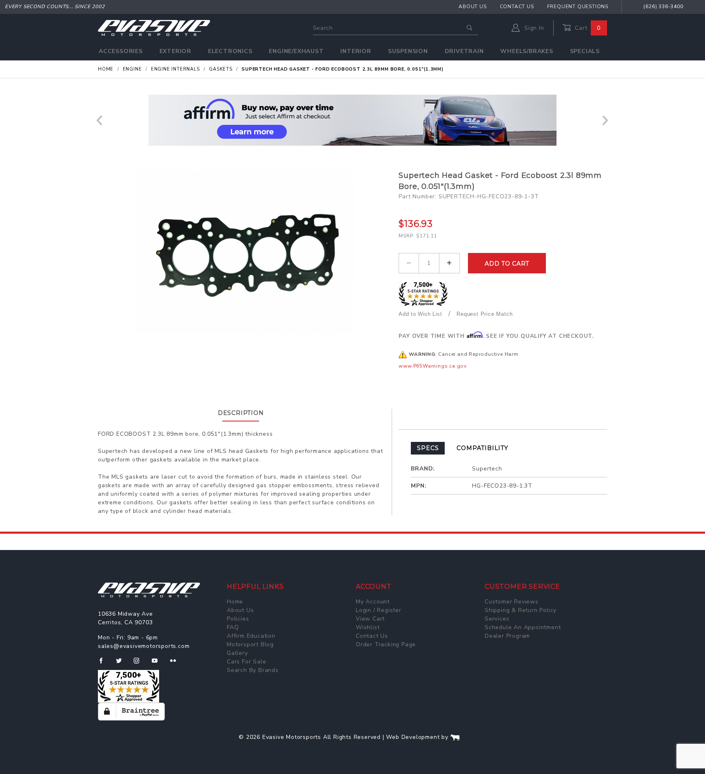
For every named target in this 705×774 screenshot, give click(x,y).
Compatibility (482, 448)
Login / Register (378, 610)
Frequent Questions (577, 6)
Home (235, 601)
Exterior (175, 51)
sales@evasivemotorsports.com (143, 646)
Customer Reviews (512, 601)
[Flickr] (176, 664)
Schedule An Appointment (523, 627)
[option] (352, 120)
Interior (355, 51)
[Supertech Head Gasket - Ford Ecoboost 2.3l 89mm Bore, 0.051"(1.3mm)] (245, 251)
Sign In (533, 28)
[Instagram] (139, 664)
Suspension (408, 51)
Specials (585, 51)
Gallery (237, 653)
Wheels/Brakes (526, 51)
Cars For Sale (246, 661)
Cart (587, 28)
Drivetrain (464, 51)
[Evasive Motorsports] (154, 27)
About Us (472, 6)
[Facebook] (104, 664)
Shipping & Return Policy (520, 610)
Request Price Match (484, 314)
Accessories (121, 51)
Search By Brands (253, 670)
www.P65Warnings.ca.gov (433, 366)
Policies (238, 619)
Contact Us (517, 6)
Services (497, 619)
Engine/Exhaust (296, 51)
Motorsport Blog (250, 644)
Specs (428, 448)
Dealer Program (507, 636)
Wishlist (367, 627)
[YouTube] (158, 664)
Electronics (230, 51)
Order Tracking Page (386, 644)
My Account (373, 601)
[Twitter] (122, 664)
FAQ (233, 627)
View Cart (370, 619)
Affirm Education (251, 636)
